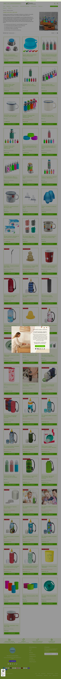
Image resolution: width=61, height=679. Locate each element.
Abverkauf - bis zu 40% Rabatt (31, 0)
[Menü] (4, 669)
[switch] (3, 675)
